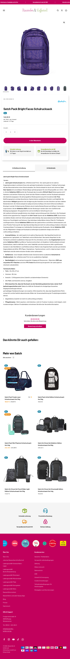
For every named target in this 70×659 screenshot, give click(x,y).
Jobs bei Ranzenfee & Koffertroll (13, 560)
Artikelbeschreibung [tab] (19, 168)
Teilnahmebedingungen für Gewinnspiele (43, 585)
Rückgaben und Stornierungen (44, 590)
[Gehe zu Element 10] (65, 89)
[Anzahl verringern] (6, 132)
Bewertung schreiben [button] (35, 326)
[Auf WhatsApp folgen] (23, 639)
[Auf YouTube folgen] (13, 639)
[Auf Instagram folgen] (9, 639)
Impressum (6, 606)
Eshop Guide (6, 652)
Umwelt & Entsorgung (41, 577)
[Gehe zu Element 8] (52, 89)
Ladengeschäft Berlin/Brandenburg (9, 570)
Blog (4, 599)
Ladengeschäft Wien (9, 589)
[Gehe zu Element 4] (25, 89)
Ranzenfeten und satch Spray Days (14, 596)
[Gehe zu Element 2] (12, 89)
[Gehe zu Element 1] (6, 89)
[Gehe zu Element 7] (45, 89)
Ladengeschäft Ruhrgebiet (11, 585)
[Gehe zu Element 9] (58, 89)
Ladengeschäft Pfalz (9, 582)
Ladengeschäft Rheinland (11, 575)
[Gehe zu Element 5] (32, 89)
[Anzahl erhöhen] (15, 132)
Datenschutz (38, 570)
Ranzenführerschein (9, 592)
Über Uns (6, 556)
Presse (5, 602)
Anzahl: (5, 128)
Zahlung (37, 563)
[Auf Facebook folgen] (4, 639)
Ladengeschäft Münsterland (12, 578)
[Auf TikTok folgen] (18, 639)
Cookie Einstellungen (41, 581)
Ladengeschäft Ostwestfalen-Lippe (12, 565)
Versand (14, 119)
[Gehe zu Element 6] (39, 89)
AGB (35, 574)
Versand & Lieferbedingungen (44, 560)
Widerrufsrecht (39, 567)
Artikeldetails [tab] (51, 168)
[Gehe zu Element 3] (19, 89)
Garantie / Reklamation (41, 556)
